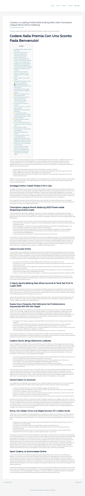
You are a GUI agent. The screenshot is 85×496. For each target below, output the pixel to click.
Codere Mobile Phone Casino (21, 89)
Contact (70, 5)
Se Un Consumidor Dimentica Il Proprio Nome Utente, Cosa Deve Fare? (23, 124)
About (58, 5)
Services (64, 5)
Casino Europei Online (20, 57)
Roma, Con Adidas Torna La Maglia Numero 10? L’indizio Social (21, 75)
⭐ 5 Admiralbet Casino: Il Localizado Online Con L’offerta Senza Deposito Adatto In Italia (22, 114)
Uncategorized (14, 27)
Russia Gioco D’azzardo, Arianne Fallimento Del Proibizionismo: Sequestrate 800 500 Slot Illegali (23, 65)
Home (52, 5)
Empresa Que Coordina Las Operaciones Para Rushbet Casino (21, 153)
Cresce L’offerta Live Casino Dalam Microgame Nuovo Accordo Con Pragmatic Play (21, 148)
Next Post (79, 482)
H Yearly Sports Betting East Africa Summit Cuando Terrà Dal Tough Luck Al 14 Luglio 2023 (22, 60)
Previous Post (7, 482)
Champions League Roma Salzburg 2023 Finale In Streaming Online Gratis (21, 54)
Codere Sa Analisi (18, 117)
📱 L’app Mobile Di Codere (21, 84)
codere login (62, 415)
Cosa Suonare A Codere (20, 127)
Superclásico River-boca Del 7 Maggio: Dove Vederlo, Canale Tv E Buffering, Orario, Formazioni (22, 140)
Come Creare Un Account (21, 71)
